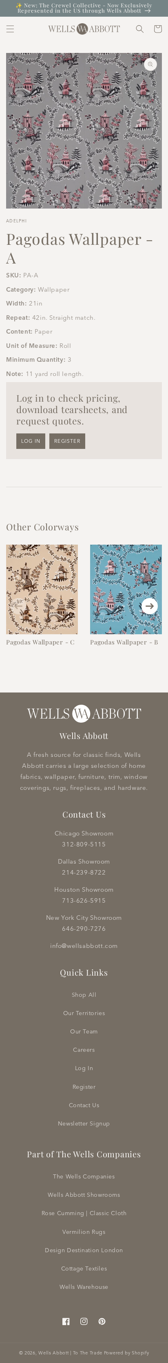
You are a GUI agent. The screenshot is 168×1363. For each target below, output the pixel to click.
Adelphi (16, 221)
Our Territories (84, 1013)
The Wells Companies (84, 1176)
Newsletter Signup (84, 1123)
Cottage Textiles (84, 1268)
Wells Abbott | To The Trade (70, 1353)
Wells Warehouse (84, 1286)
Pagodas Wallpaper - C (40, 642)
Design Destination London (84, 1250)
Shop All (84, 994)
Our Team (84, 1031)
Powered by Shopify (126, 1353)
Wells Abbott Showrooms (84, 1194)
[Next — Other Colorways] (149, 606)
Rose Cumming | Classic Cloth (84, 1213)
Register (67, 441)
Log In (84, 1068)
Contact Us (84, 1105)
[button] (10, 29)
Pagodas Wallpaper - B (124, 642)
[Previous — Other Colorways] (18, 606)
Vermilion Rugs (83, 1231)
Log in (30, 441)
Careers (84, 1049)
